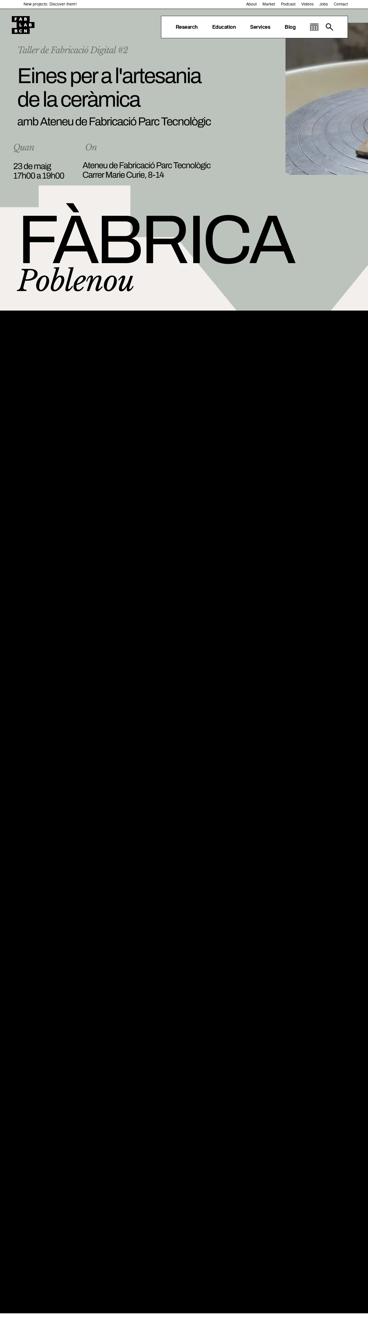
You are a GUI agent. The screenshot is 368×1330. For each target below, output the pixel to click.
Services (260, 27)
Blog (290, 27)
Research (187, 27)
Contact (341, 4)
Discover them (62, 4)
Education (224, 27)
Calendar (314, 27)
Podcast (288, 4)
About (251, 4)
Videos (307, 4)
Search (329, 27)
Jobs (323, 4)
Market (268, 4)
